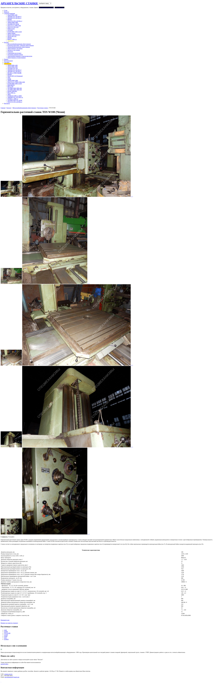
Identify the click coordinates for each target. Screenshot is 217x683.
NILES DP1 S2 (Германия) (15, 76)
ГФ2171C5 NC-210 (12, 27)
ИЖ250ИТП (11, 85)
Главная (3, 108)
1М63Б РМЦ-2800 (12, 22)
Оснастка (10, 51)
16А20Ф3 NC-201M (13, 24)
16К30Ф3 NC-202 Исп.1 (14, 18)
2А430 (6, 634)
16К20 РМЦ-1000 (12, 67)
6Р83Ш (9, 38)
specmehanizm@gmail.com (11, 677)
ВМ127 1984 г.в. (12, 39)
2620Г (6, 636)
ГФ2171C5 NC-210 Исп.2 (14, 21)
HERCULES (11, 28)
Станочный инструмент (14, 53)
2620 (8, 77)
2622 (5, 638)
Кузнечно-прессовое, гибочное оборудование (20, 45)
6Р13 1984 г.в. (11, 92)
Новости (6, 12)
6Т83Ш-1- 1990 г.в (12, 99)
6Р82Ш (9, 19)
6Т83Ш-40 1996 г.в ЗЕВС (14, 96)
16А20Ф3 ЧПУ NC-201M (14, 100)
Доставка (6, 62)
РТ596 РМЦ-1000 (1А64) (14, 31)
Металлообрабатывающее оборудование (19, 44)
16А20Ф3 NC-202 (12, 68)
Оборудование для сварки (14, 48)
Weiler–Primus (11, 33)
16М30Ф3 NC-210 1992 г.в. (15, 97)
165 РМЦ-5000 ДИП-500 (14, 88)
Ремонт (6, 59)
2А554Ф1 (10, 30)
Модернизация (8, 60)
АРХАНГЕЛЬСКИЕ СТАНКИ (19, 3)
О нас (5, 10)
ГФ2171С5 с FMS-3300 (14, 25)
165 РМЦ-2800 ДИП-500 (14, 89)
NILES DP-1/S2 (11, 36)
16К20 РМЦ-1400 (12, 65)
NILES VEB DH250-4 (13, 35)
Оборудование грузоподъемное (16, 57)
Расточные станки (42, 108)
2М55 (9, 94)
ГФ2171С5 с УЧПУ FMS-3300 (16, 82)
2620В (9, 79)
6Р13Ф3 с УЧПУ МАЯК (14, 73)
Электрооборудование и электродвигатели (19, 56)
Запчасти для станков (13, 50)
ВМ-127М (10, 86)
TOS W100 (7, 633)
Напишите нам (5, 620)
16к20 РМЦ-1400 (12, 15)
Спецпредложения (9, 13)
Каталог (6, 42)
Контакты (7, 103)
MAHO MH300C (12, 91)
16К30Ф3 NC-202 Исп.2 (14, 16)
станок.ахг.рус (8, 674)
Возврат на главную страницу (9, 623)
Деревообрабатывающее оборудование (18, 47)
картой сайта (4, 664)
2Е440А (6, 639)
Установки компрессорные (15, 54)
